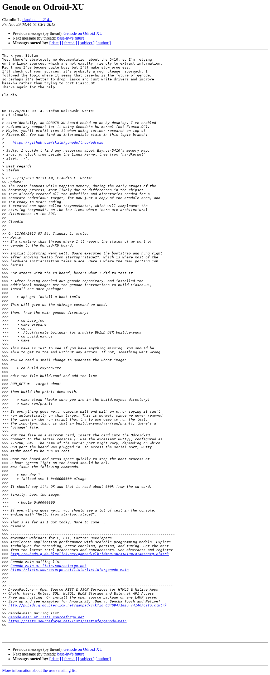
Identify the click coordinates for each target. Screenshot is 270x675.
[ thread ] (69, 43)
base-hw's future (70, 38)
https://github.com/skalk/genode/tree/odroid (58, 142)
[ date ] (55, 43)
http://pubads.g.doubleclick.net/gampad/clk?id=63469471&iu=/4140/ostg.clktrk (87, 605)
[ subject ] (86, 43)
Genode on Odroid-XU (83, 33)
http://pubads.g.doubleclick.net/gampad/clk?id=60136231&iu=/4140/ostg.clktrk (90, 554)
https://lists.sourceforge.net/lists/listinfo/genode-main (70, 570)
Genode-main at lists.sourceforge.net (48, 566)
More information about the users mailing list (39, 670)
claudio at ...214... (37, 19)
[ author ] (103, 43)
